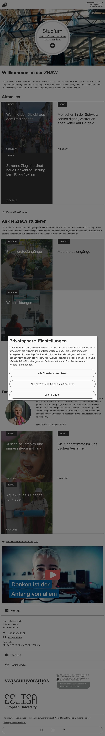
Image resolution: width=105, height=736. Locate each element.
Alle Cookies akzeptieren (52, 373)
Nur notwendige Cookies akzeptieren (52, 384)
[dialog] (52, 368)
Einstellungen (52, 394)
